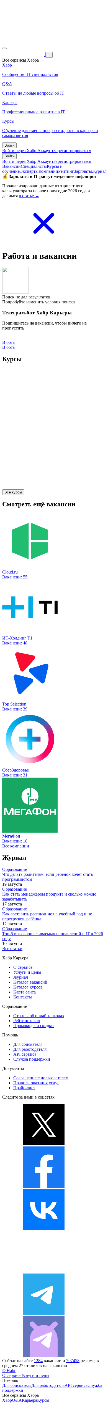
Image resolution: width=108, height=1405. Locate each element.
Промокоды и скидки (33, 1025)
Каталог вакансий (30, 982)
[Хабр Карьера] (23, 54)
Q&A (17, 1400)
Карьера (29, 1400)
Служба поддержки (31, 1059)
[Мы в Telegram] (43, 1313)
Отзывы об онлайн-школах (38, 1015)
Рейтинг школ (26, 1020)
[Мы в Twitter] (43, 1143)
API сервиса (24, 1054)
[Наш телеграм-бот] (43, 1355)
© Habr (9, 1370)
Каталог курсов (28, 987)
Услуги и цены (27, 972)
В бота (8, 347)
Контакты (22, 997)
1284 (38, 1360)
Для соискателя (27, 1044)
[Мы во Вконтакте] (43, 1228)
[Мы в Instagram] (43, 1271)
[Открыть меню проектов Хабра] (4, 48)
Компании (48, 171)
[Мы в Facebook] (43, 1186)
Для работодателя (30, 1049)
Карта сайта (24, 992)
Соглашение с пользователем (40, 1077)
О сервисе (22, 967)
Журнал (99, 171)
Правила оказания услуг (36, 1082)
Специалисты (34, 166)
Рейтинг (66, 171)
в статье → (29, 195)
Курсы (43, 1400)
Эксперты (29, 171)
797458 (72, 1360)
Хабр (7, 1400)
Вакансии (11, 166)
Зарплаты (83, 171)
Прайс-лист (24, 1087)
